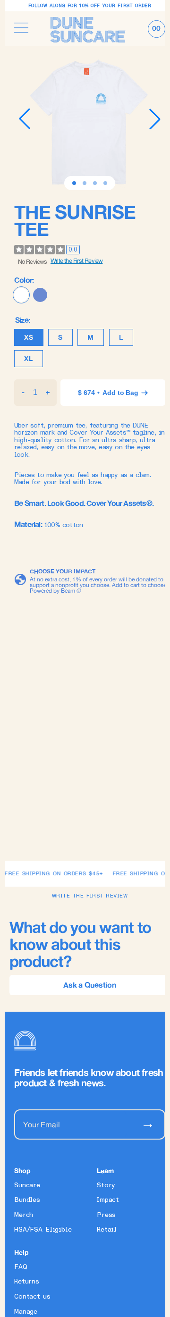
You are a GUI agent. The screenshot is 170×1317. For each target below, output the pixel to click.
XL (28, 358)
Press (106, 1214)
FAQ (20, 1266)
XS (29, 337)
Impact (108, 1199)
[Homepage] (88, 29)
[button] (74, 183)
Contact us (32, 1296)
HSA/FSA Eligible (43, 1229)
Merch (23, 1214)
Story (106, 1185)
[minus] (23, 392)
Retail (107, 1229)
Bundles (27, 1199)
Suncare (27, 1185)
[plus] (48, 392)
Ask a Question (89, 985)
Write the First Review (76, 260)
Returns (26, 1281)
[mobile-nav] (21, 29)
